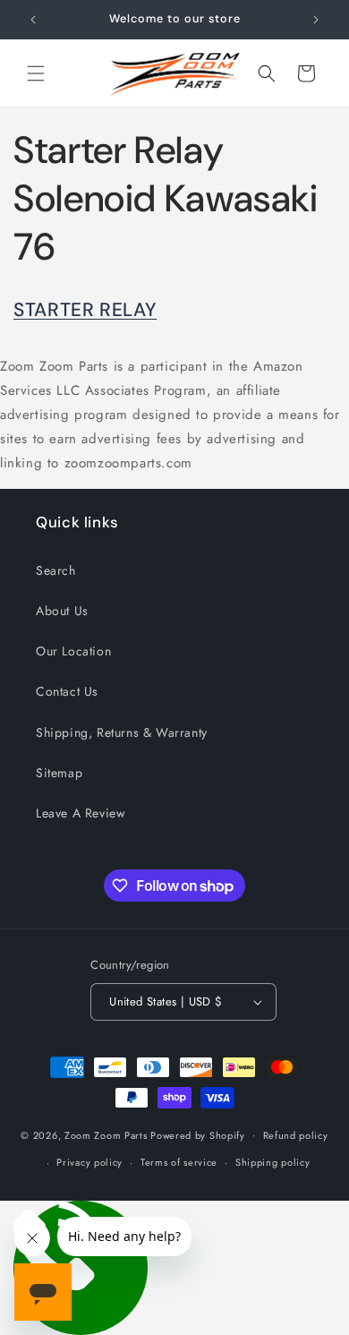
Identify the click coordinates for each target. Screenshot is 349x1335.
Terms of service (178, 1162)
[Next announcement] (316, 19)
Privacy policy (89, 1162)
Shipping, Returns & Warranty (122, 732)
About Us (62, 611)
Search (56, 570)
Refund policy (295, 1135)
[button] (35, 73)
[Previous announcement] (33, 19)
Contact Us (67, 691)
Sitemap (59, 773)
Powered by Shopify (197, 1134)
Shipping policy (273, 1162)
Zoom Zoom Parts (106, 1134)
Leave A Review (80, 813)
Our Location (73, 651)
